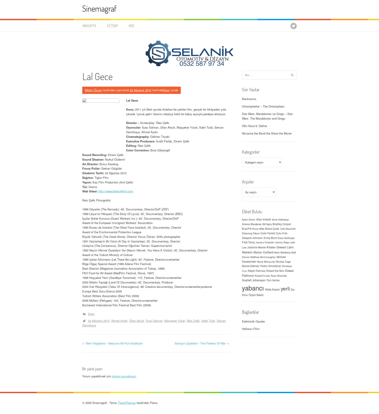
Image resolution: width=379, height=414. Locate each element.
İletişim (112, 25)
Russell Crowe (262, 275)
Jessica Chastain (265, 242)
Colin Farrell (267, 233)
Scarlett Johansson (254, 280)
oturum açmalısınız (124, 376)
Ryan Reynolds (279, 275)
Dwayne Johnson (252, 238)
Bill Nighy (267, 224)
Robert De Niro (275, 270)
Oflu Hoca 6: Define (254, 126)
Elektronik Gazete (253, 321)
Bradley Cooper (282, 224)
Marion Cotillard (263, 252)
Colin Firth (281, 233)
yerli (285, 288)
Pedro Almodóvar (270, 266)
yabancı (253, 287)
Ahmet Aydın (119, 321)
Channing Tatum (250, 233)
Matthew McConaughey (263, 257)
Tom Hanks (273, 280)
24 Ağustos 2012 (98, 321)
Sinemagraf (99, 8)
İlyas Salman (154, 321)
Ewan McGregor (286, 238)
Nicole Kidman (250, 266)
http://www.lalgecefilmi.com (115, 191)
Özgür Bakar (256, 295)
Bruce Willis (258, 228)
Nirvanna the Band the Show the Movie (266, 133)
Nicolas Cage (283, 261)
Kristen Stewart (276, 247)
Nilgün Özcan (93, 90)
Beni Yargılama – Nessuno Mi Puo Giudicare (112, 343)
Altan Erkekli (263, 219)
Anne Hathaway (280, 219)
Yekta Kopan (272, 289)
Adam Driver (248, 219)
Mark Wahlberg (282, 252)
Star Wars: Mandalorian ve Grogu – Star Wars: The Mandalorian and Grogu (267, 116)
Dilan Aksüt (136, 321)
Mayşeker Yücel (174, 321)
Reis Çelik (193, 321)
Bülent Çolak (272, 228)
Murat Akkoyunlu (266, 261)
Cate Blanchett (287, 228)
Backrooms (249, 99)
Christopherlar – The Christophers (263, 106)
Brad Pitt (247, 228)
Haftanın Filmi (250, 329)
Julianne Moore (256, 247)
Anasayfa (89, 25)
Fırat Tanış (248, 242)
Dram (166, 90)
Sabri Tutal (208, 321)
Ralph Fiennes (256, 270)
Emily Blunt (270, 238)
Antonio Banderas (251, 224)
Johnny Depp (282, 242)
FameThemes (127, 403)
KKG (131, 25)
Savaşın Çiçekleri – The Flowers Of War (202, 343)
